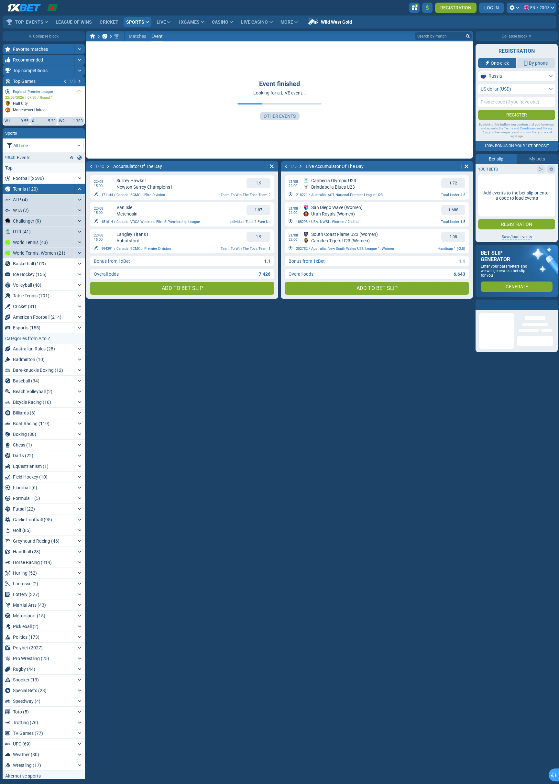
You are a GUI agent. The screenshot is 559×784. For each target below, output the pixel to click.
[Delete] (272, 166)
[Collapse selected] (72, 157)
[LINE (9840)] (92, 36)
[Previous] (65, 81)
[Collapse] (79, 189)
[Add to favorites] (79, 91)
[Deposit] (427, 8)
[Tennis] (105, 36)
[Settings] (514, 8)
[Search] (468, 36)
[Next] (79, 81)
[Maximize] (79, 49)
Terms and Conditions (520, 128)
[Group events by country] (79, 157)
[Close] (552, 305)
